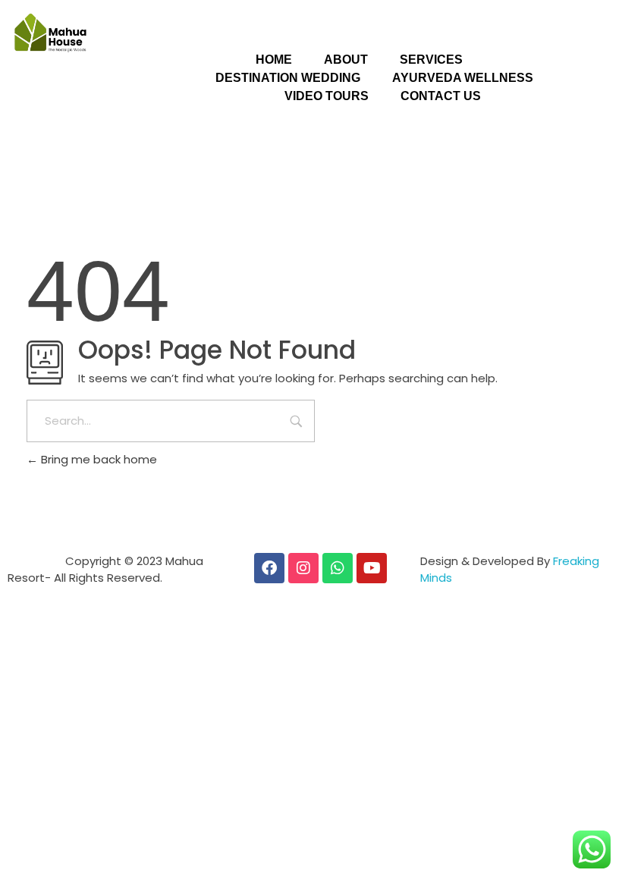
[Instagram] (303, 568)
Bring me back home (97, 459)
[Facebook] (269, 568)
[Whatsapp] (337, 568)
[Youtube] (372, 568)
